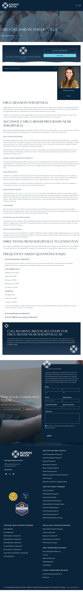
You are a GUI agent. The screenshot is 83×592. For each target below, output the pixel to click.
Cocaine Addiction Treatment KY (13, 546)
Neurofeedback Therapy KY (50, 494)
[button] (54, 68)
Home (2, 36)
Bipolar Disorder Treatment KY (51, 539)
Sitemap (63, 587)
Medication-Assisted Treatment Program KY (55, 475)
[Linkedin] (13, 474)
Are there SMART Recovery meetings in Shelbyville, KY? (22, 317)
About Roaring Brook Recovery (52, 551)
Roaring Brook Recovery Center (17, 587)
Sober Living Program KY (50, 471)
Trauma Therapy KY (48, 490)
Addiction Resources (49, 558)
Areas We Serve (10, 36)
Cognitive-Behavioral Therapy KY (52, 501)
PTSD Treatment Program (50, 543)
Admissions (46, 577)
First (46, 393)
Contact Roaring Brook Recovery (52, 574)
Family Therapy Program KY (50, 514)
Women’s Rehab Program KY (51, 468)
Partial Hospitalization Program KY (52, 454)
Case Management (48, 562)
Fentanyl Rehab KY (9, 556)
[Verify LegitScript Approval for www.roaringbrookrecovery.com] (26, 498)
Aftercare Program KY (49, 461)
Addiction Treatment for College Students (55, 482)
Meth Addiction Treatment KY (12, 536)
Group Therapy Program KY (50, 511)
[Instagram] (9, 474)
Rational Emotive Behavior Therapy (53, 518)
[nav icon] (80, 5)
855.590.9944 (8, 470)
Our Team (45, 555)
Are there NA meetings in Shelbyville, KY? (18, 313)
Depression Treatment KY (50, 536)
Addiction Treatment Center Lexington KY (39, 587)
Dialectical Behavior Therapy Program (54, 504)
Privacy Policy (56, 587)
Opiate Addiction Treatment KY (12, 539)
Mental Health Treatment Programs (53, 529)
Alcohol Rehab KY (8, 532)
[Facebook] (6, 474)
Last (64, 393)
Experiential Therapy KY (49, 497)
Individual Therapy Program (51, 507)
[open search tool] (77, 5)
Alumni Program (47, 478)
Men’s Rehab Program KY (50, 465)
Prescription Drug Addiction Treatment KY (16, 553)
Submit (49, 435)
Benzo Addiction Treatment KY (12, 549)
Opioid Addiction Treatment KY (12, 543)
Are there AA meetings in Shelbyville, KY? (18, 259)
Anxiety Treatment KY (49, 532)
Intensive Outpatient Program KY (52, 458)
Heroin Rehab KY (8, 529)
